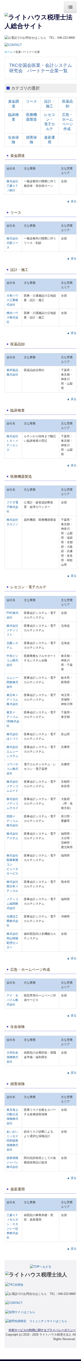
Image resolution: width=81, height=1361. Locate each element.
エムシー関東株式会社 (12, 682)
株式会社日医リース (12, 243)
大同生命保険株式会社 (12, 1057)
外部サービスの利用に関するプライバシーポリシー (42, 1330)
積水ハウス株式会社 (12, 317)
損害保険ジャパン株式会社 (12, 1162)
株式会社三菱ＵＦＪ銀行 (12, 186)
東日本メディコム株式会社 (12, 699)
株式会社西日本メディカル (12, 886)
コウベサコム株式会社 (12, 769)
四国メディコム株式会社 (12, 821)
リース (31, 101)
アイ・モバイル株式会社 (12, 1000)
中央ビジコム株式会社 (12, 660)
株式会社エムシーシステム (12, 751)
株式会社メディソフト (12, 630)
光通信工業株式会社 (12, 921)
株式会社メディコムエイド (12, 786)
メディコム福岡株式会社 (12, 903)
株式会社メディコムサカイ (12, 803)
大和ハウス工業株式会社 (12, 300)
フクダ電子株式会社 (12, 507)
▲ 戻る (71, 201)
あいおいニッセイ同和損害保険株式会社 (12, 1140)
